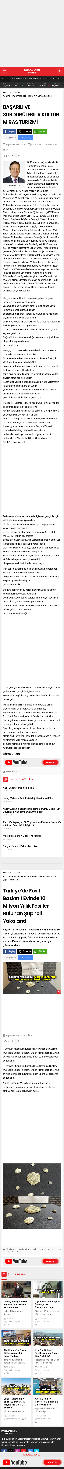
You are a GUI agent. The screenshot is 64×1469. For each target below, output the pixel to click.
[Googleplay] (36, 1451)
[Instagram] (17, 1451)
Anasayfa (7, 92)
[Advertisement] (32, 33)
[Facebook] (4, 1451)
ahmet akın (10, 772)
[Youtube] (23, 1451)
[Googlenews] (30, 1451)
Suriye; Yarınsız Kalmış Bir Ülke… (20, 846)
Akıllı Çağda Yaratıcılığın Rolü (18, 787)
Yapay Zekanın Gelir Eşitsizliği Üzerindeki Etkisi (28, 798)
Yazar (18, 772)
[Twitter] (10, 1451)
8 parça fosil (33, 1249)
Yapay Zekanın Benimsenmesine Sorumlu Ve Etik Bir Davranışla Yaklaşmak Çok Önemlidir (31, 810)
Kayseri (43, 1249)
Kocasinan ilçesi (54, 1249)
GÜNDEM (18, 873)
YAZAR (17, 92)
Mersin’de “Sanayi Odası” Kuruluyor (22, 835)
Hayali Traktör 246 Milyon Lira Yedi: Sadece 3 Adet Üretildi (38, 78)
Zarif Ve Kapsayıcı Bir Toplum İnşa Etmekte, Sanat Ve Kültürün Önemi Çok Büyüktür (32, 824)
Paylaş (12, 131)
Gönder (42, 131)
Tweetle (27, 131)
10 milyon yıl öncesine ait (16, 1249)
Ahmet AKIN (14, 185)
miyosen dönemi (11, 1251)
